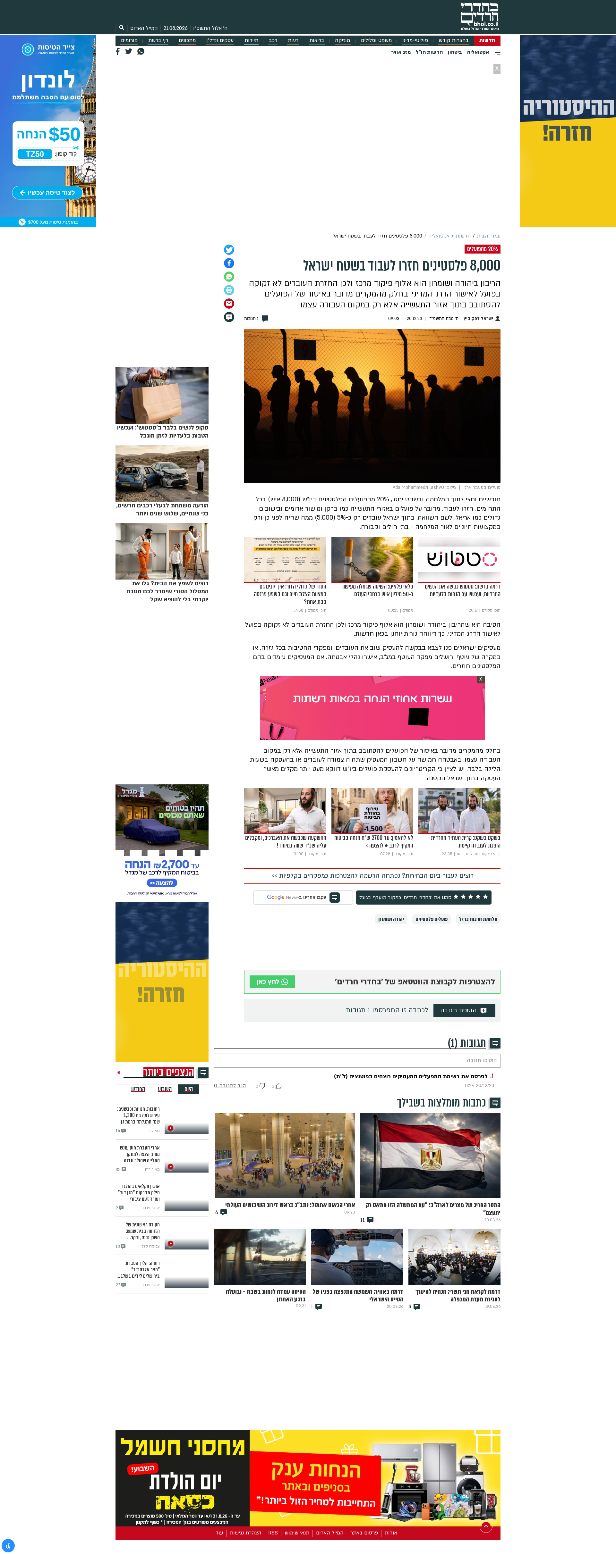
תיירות (251, 40)
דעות (293, 40)
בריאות (316, 40)
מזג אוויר (401, 52)
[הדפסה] (229, 290)
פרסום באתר (364, 1532)
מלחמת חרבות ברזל (478, 919)
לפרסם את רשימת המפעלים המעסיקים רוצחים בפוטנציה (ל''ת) (411, 1076)
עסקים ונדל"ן (220, 40)
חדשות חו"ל (429, 52)
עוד (219, 1532)
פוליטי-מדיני (415, 40)
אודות (391, 1532)
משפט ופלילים (376, 40)
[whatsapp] (229, 277)
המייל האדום (144, 28)
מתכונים (187, 40)
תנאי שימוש (297, 1532)
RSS (273, 1532)
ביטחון (455, 52)
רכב (273, 40)
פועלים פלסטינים (431, 919)
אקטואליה (478, 52)
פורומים (129, 40)
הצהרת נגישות (245, 1532)
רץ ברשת (158, 40)
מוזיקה (342, 40)
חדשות (487, 40)
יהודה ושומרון (391, 919)
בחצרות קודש (454, 40)
